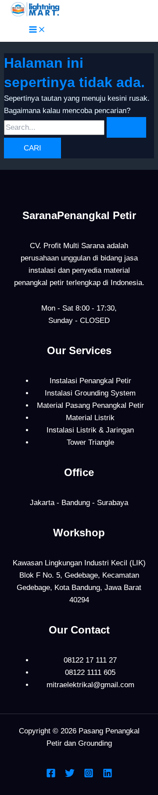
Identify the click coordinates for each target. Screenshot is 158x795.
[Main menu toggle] (37, 30)
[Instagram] (88, 775)
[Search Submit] (126, 127)
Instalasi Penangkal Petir (90, 381)
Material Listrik (90, 418)
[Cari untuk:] (75, 127)
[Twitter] (70, 775)
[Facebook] (51, 775)
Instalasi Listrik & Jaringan (90, 430)
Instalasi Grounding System (90, 393)
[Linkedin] (107, 775)
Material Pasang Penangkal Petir (90, 405)
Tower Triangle (90, 442)
